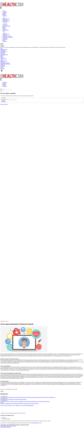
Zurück (2, 391)
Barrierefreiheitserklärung (29, 405)
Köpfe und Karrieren (6, 25)
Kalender (4, 26)
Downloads (5, 35)
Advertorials (5, 21)
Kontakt (6, 405)
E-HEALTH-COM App (7, 36)
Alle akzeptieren (3, 424)
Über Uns (2, 405)
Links (4, 31)
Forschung (5, 15)
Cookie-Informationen (35, 422)
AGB (14, 405)
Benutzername (4, 99)
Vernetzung (5, 11)
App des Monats (6, 30)
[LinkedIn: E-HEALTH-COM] (6, 71)
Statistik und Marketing (6, 418)
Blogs (4, 27)
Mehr (1, 48)
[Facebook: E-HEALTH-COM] (1, 71)
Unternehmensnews (6, 18)
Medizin (4, 13)
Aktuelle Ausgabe (6, 34)
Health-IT (4, 12)
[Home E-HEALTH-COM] (11, 6)
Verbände (2, 57)
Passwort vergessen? (4, 104)
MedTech (4, 14)
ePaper (4, 40)
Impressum (10, 405)
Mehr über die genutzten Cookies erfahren (8, 425)
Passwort (3, 100)
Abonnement (5, 39)
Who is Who (5, 24)
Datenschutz (18, 405)
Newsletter (5, 41)
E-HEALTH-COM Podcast (8, 37)
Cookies (22, 405)
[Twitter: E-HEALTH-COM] (4, 71)
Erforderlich (4, 417)
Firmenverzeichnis (6, 20)
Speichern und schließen (24, 424)
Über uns (2, 43)
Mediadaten (5, 38)
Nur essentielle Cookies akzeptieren (13, 424)
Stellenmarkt (5, 19)
